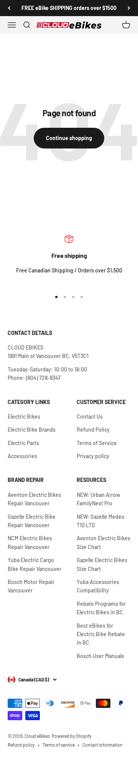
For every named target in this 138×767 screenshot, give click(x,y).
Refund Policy (93, 429)
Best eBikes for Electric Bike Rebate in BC (101, 634)
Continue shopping (69, 138)
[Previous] (9, 8)
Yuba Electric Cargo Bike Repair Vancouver (34, 564)
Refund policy (21, 744)
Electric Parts (23, 443)
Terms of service (59, 744)
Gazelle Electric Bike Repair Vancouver (32, 520)
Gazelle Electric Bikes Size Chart (102, 564)
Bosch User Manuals (100, 656)
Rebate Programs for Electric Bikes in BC (101, 607)
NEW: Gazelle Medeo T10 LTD (101, 520)
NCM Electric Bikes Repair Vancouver (30, 542)
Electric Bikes (24, 416)
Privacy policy (93, 456)
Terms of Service (97, 443)
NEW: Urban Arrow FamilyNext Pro (98, 499)
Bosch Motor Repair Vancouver (31, 586)
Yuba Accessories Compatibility (98, 586)
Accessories (22, 456)
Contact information (102, 744)
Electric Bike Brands (32, 429)
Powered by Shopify (72, 736)
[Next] (129, 8)
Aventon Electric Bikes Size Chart (103, 542)
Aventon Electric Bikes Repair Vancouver (34, 499)
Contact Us (90, 416)
